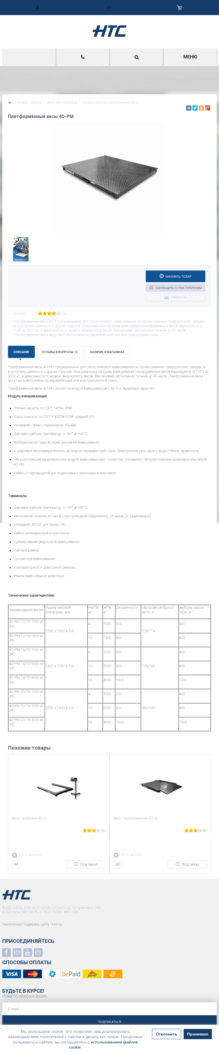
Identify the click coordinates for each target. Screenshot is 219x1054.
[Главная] (9, 103)
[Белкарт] (52, 974)
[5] (58, 314)
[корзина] (179, 7)
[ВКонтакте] (188, 108)
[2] (44, 314)
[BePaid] (71, 974)
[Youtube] (27, 952)
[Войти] (37, 7)
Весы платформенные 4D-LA (135, 818)
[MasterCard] (32, 974)
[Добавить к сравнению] (16, 864)
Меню (190, 57)
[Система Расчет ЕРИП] (92, 974)
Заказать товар (178, 276)
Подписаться (109, 1022)
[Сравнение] (108, 7)
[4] (54, 314)
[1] (40, 314)
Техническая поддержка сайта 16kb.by (32, 924)
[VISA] (11, 974)
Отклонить (166, 1034)
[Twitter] (195, 108)
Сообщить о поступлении (179, 288)
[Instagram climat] (17, 952)
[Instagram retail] (38, 952)
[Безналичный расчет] (113, 974)
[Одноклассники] (201, 108)
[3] (49, 314)
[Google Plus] (207, 108)
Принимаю (197, 1034)
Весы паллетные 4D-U (29, 818)
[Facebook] (6, 952)
